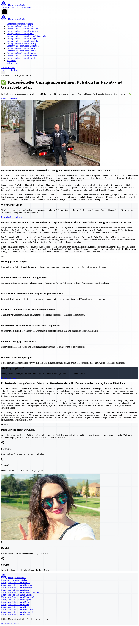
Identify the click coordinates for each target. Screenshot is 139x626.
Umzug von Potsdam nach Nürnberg (22, 55)
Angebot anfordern (23, 8)
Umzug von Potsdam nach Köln (20, 33)
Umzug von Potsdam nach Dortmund (23, 46)
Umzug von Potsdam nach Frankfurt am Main (26, 36)
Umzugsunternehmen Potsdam (20, 24)
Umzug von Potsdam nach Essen (21, 48)
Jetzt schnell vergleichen (11, 217)
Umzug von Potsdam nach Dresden (22, 58)
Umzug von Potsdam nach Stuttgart (22, 38)
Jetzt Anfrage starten (9, 378)
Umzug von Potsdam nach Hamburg (22, 29)
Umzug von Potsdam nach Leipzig (21, 43)
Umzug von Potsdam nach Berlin (21, 26)
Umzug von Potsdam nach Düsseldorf (23, 41)
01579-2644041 (8, 8)
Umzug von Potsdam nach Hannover (22, 53)
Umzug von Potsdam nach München (22, 31)
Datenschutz (12, 63)
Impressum (11, 60)
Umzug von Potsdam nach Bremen (22, 51)
